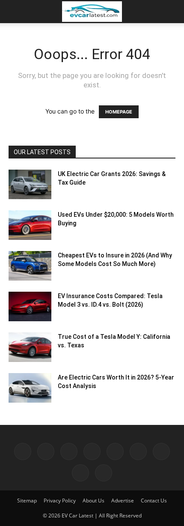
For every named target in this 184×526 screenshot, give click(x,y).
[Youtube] (80, 472)
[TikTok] (138, 451)
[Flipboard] (45, 451)
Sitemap (27, 500)
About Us (93, 500)
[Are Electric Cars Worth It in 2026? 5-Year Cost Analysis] (30, 388)
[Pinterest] (92, 451)
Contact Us (154, 500)
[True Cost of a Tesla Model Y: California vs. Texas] (30, 347)
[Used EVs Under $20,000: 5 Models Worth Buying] (30, 225)
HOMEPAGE (118, 112)
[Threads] (103, 472)
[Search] (172, 11)
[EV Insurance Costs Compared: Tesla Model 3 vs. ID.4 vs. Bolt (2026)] (30, 306)
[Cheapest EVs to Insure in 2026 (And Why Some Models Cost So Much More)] (30, 266)
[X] (161, 451)
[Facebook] (22, 451)
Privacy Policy (60, 500)
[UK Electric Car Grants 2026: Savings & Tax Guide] (30, 184)
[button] (14, 11)
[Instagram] (68, 451)
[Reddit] (115, 451)
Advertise (122, 500)
